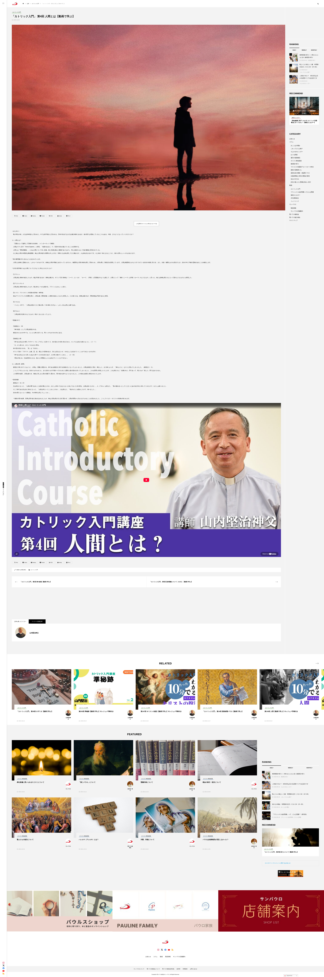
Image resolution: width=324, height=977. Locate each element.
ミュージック (295, 201)
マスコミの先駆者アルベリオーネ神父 (302, 167)
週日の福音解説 (295, 157)
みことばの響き (295, 145)
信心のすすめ (295, 179)
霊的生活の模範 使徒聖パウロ (300, 173)
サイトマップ (293, 220)
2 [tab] (304, 113)
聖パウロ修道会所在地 (168, 969)
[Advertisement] (62, 603)
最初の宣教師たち (296, 170)
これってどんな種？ (305, 72)
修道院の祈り (311, 60)
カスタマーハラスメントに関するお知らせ (278, 863)
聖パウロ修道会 (294, 214)
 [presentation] (317, 663)
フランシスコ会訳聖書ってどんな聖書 (302, 192)
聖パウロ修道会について (153, 969)
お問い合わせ (193, 969)
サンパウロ (292, 204)
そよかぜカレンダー (305, 83)
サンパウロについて (139, 969)
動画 (290, 185)
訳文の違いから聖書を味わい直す (301, 182)
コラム (291, 142)
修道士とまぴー (295, 195)
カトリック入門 (34, 569)
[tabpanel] (304, 111)
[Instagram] (3, 963)
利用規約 (185, 969)
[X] (3, 965)
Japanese (289, 975)
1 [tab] (302, 113)
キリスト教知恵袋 (296, 161)
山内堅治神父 (23, 569)
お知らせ (292, 139)
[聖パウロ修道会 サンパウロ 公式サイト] (15, 3)
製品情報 (293, 208)
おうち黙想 (294, 154)
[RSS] (3, 973)
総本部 (178, 969)
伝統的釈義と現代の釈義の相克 (300, 176)
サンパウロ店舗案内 (297, 211)
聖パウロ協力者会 (294, 217)
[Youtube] (3, 971)
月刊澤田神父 (295, 198)
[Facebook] (3, 968)
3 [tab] (305, 113)
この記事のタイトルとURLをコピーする (146, 223)
